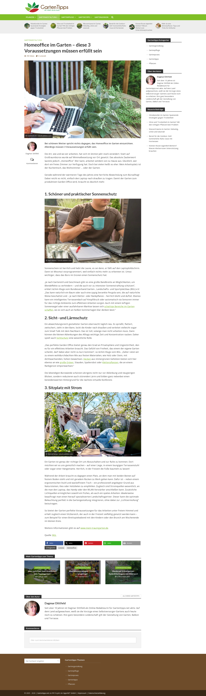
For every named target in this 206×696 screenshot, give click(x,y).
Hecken (87, 359)
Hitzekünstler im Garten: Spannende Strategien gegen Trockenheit (39, 26)
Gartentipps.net (43, 693)
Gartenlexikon (101, 17)
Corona (61, 548)
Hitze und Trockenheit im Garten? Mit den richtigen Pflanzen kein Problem (66, 26)
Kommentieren (32, 163)
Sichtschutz (62, 337)
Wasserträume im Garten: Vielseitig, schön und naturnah (92, 26)
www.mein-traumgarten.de (94, 528)
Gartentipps (84, 17)
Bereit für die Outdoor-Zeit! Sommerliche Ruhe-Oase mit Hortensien (117, 26)
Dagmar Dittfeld (32, 153)
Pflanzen (30, 17)
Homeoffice (71, 548)
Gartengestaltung (48, 17)
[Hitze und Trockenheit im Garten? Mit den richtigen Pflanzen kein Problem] (53, 26)
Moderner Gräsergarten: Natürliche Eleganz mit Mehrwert (123, 572)
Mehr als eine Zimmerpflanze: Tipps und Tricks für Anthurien (171, 26)
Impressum (82, 693)
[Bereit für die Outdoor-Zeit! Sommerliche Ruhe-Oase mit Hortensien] (105, 26)
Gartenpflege (67, 17)
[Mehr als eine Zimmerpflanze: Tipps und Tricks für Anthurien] (158, 26)
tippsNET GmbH (69, 693)
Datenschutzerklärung (96, 693)
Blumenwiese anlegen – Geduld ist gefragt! (82, 572)
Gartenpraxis (154, 54)
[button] (54, 543)
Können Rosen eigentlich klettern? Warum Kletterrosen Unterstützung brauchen (144, 27)
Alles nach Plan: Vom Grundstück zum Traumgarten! (42, 572)
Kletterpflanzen (110, 362)
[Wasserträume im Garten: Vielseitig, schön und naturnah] (79, 26)
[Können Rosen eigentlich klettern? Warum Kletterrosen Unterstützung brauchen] (131, 27)
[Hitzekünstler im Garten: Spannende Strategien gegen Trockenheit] (26, 26)
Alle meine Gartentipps (131, 596)
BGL (54, 535)
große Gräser (67, 362)
